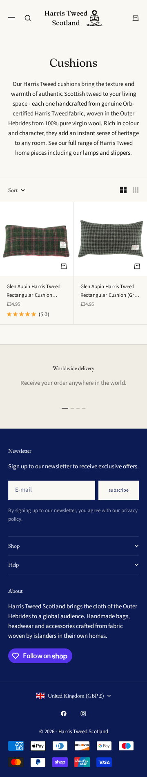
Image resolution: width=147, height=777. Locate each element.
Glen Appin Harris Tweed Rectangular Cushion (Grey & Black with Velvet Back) (109, 291)
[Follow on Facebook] (63, 713)
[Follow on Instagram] (83, 713)
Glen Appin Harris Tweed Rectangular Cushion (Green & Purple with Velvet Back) (36, 291)
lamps (90, 153)
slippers (120, 153)
